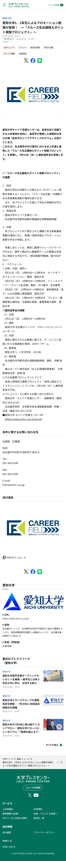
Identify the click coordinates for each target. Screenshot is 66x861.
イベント (22, 47)
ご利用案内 (7, 809)
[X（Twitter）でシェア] (26, 60)
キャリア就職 (9, 53)
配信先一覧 (39, 818)
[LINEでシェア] (39, 60)
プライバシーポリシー (44, 832)
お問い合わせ (8, 846)
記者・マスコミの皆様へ (45, 813)
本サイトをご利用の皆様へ (15, 818)
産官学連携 (35, 47)
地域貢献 (22, 53)
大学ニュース (9, 47)
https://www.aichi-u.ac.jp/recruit (23, 419)
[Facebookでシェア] (33, 60)
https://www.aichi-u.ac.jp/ (15, 618)
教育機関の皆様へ (11, 813)
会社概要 (6, 832)
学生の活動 (48, 47)
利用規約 (38, 809)
